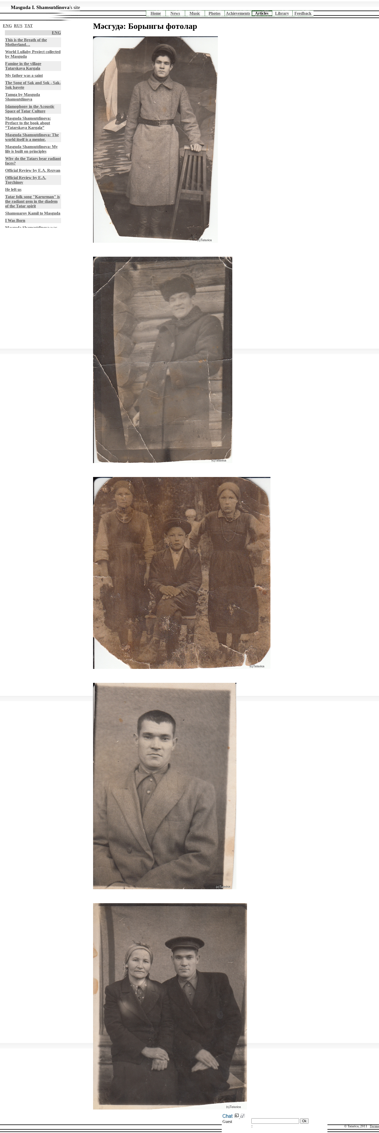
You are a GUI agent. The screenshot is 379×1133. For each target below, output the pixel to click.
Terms (374, 1126)
